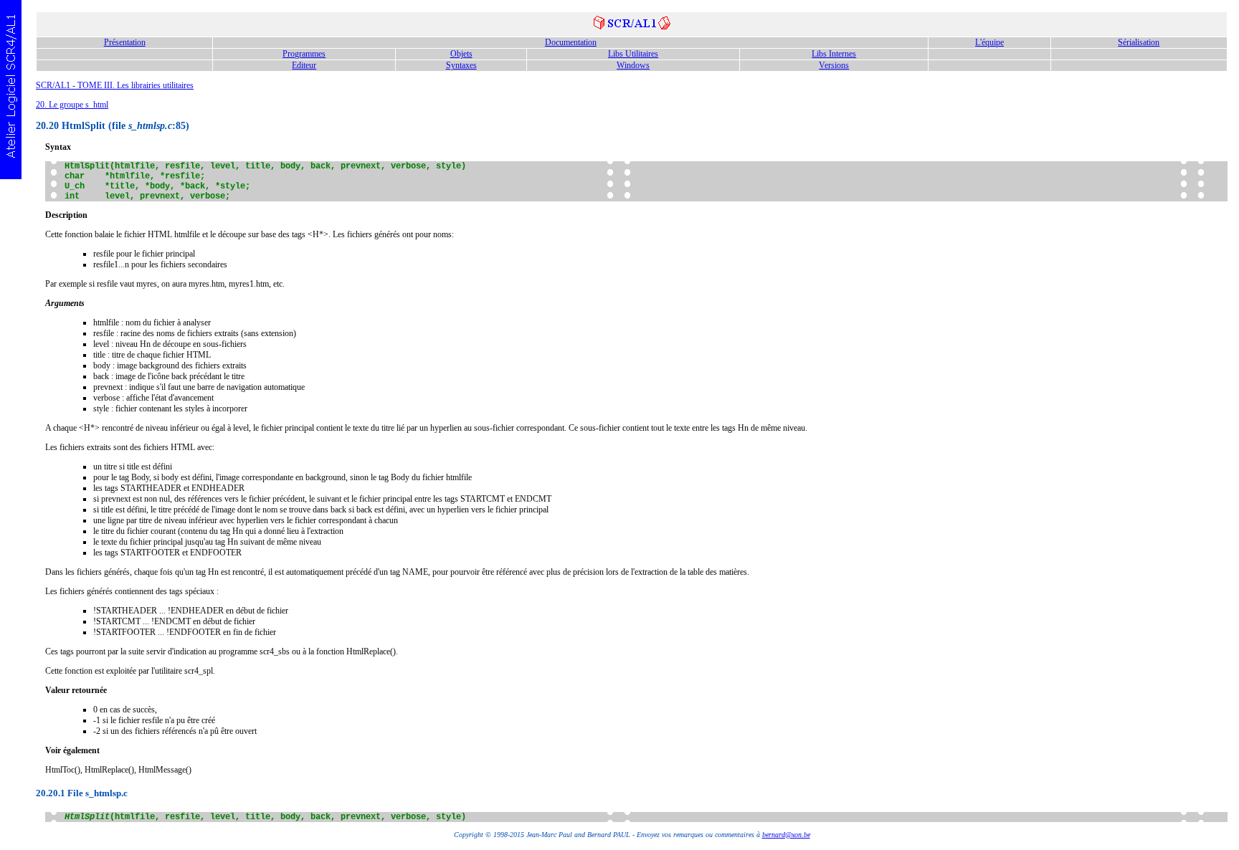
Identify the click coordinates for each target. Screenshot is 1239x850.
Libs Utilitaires (633, 54)
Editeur (304, 65)
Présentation (125, 42)
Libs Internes (834, 54)
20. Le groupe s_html (72, 105)
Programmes (304, 54)
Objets (461, 54)
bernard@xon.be (786, 835)
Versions (834, 65)
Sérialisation (1138, 42)
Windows (633, 65)
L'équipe (989, 42)
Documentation (571, 42)
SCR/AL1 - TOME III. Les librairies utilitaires (115, 85)
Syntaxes (461, 65)
